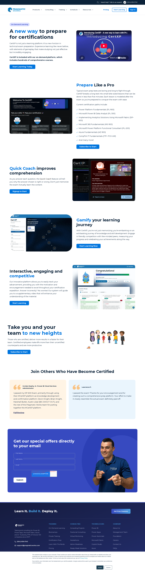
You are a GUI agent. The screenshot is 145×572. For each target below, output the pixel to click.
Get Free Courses (121, 511)
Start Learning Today (22, 67)
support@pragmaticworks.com (28, 545)
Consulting (49, 10)
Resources (87, 10)
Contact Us (117, 544)
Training (62, 10)
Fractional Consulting (77, 532)
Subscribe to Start (87, 147)
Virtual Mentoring (76, 536)
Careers (115, 540)
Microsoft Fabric (97, 540)
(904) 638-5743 (132, 2)
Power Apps (96, 532)
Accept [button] (100, 567)
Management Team (120, 532)
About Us (116, 528)
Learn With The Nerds (57, 544)
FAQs (115, 548)
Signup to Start (20, 191)
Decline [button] (108, 567)
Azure (94, 548)
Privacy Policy (83, 558)
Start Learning (119, 10)
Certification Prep (55, 540)
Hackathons (74, 540)
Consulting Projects (77, 528)
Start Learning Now (88, 246)
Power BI (95, 528)
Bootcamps (53, 532)
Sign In (132, 10)
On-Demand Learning (57, 528)
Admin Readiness (76, 544)
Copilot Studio (97, 544)
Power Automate (98, 536)
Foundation (117, 536)
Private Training (54, 536)
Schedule (74, 10)
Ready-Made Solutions (78, 548)
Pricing (106, 10)
